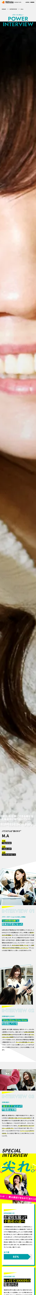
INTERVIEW (13, 9)
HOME (4, 9)
